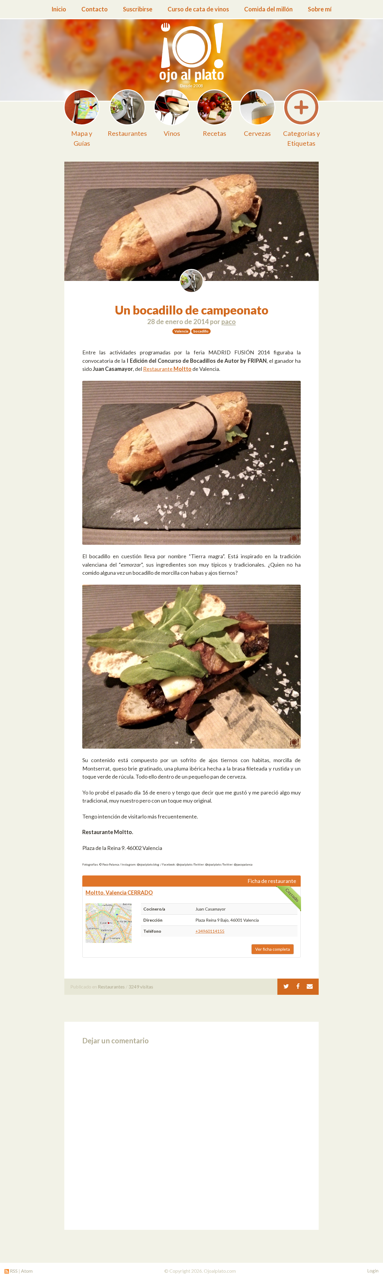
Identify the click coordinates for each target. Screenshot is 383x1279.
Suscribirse (137, 9)
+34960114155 (209, 931)
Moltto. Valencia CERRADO (119, 892)
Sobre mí (320, 9)
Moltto (183, 368)
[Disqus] (191, 1135)
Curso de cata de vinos (198, 9)
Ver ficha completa (272, 949)
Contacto (94, 9)
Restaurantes (111, 986)
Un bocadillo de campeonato (191, 310)
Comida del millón (268, 9)
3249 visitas (140, 986)
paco (228, 322)
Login (373, 1270)
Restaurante (158, 368)
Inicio (58, 9)
